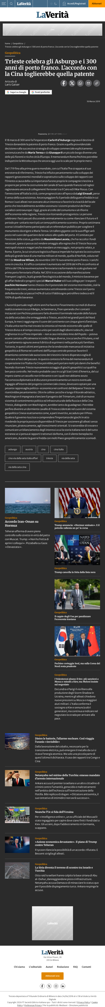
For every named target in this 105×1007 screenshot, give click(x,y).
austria (29, 449)
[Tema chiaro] (51, 3)
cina (43, 449)
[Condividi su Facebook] (63, 83)
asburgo (12, 449)
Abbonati (97, 3)
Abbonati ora (52, 976)
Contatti (86, 967)
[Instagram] (56, 986)
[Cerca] (11, 3)
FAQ (75, 967)
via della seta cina (17, 467)
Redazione (63, 967)
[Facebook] (42, 986)
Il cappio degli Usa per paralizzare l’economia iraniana (73, 618)
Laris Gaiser (12, 84)
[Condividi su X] (72, 83)
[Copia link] (96, 83)
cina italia (59, 449)
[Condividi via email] (88, 83)
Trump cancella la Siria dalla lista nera (75, 572)
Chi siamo (19, 967)
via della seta (68, 458)
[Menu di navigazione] (4, 3)
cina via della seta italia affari (23, 458)
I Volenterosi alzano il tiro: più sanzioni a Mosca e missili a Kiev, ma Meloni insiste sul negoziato (77, 682)
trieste (49, 458)
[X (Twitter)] (49, 986)
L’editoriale (35, 967)
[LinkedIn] (62, 986)
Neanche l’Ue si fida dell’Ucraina (54, 812)
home (7, 43)
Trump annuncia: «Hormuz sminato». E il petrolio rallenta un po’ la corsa (77, 526)
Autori (49, 967)
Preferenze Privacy (33, 1005)
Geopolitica (18, 43)
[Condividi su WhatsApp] (80, 83)
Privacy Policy (83, 1002)
